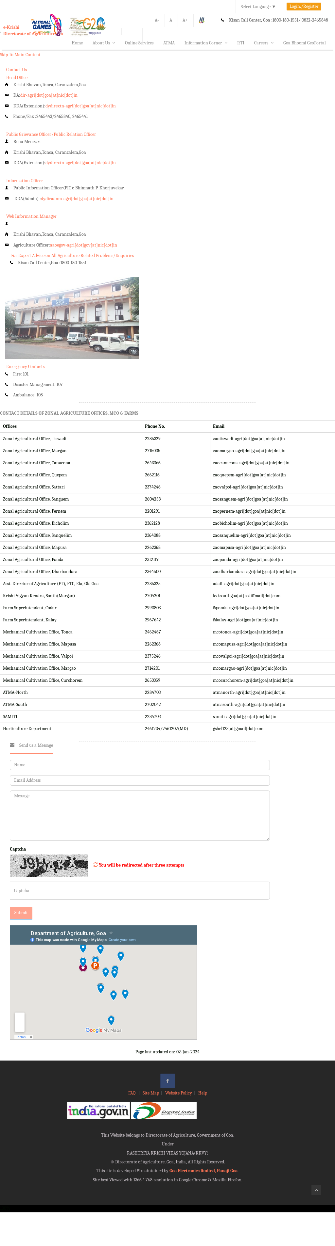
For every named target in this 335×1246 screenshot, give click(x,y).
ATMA (169, 43)
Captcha (18, 849)
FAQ (132, 1093)
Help (202, 1093)
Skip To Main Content (20, 54)
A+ (185, 20)
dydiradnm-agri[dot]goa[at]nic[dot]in (77, 198)
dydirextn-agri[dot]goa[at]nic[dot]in (80, 106)
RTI (240, 43)
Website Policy (178, 1093)
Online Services (139, 43)
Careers (261, 43)
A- (157, 20)
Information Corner (203, 43)
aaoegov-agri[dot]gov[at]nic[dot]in (83, 245)
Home (77, 43)
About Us (101, 43)
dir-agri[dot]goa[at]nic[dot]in (49, 95)
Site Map (151, 1093)
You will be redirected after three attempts (141, 865)
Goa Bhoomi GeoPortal (304, 43)
